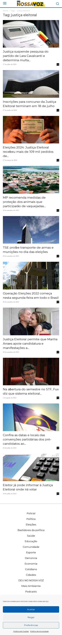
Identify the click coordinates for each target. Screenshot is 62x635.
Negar (31, 617)
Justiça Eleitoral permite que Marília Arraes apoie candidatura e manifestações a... (30, 343)
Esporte (31, 552)
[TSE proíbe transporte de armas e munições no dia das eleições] (31, 230)
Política (31, 519)
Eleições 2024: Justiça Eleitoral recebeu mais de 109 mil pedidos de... (28, 152)
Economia (31, 563)
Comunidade (31, 546)
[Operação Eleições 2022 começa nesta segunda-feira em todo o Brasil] (31, 275)
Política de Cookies (21, 631)
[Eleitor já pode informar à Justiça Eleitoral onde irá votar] (31, 467)
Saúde (31, 535)
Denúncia (31, 558)
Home (5, 10)
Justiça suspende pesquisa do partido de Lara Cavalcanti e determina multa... (25, 56)
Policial (31, 513)
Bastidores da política (31, 530)
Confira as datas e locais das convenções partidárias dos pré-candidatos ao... (27, 439)
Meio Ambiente (31, 586)
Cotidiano (31, 569)
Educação (31, 541)
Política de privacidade (39, 631)
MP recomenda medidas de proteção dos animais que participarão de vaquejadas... (24, 202)
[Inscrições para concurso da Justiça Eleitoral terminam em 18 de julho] (31, 84)
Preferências (31, 625)
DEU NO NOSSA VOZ (31, 580)
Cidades (31, 574)
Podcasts (31, 591)
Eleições (31, 524)
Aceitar (31, 609)
